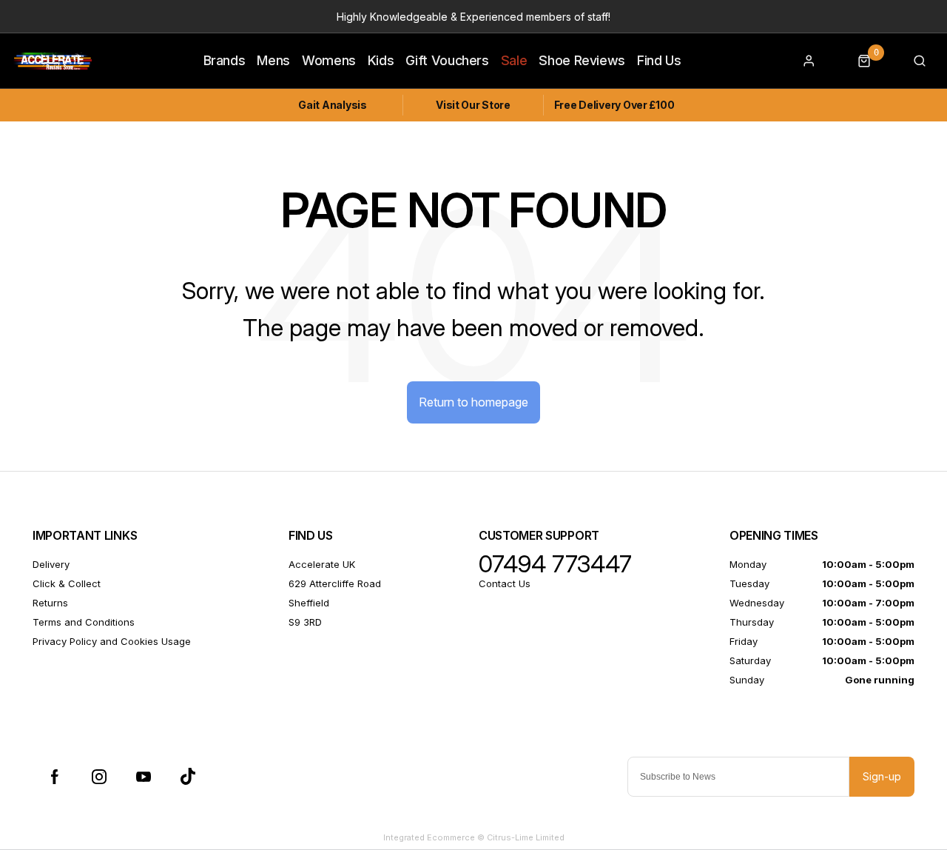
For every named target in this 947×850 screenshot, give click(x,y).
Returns (50, 603)
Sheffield (309, 603)
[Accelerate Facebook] (54, 776)
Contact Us (504, 583)
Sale (514, 60)
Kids (381, 60)
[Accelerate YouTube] (143, 776)
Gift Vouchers (446, 60)
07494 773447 (555, 564)
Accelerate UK (322, 564)
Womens (329, 60)
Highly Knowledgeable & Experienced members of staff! (473, 16)
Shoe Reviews (582, 60)
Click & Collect (67, 583)
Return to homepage (473, 402)
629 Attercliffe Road (335, 583)
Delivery (51, 564)
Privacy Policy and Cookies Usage (112, 641)
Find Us (659, 60)
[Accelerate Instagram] (99, 776)
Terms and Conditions (84, 622)
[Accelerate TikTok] (188, 776)
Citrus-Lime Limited (526, 837)
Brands (224, 60)
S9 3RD (305, 622)
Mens (273, 60)
